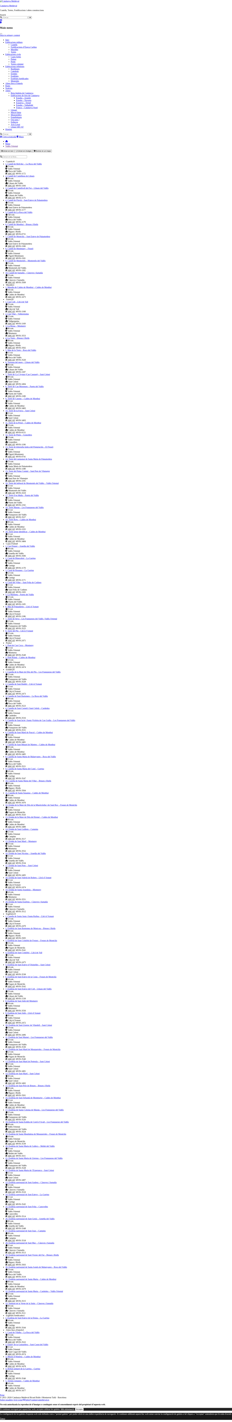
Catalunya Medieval (8, 6)
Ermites (14, 74)
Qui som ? (15, 120)
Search (3, 15)
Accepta (79, 1409)
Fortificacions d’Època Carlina (24, 47)
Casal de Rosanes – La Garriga (19, 570)
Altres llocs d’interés (14, 83)
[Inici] (6, 141)
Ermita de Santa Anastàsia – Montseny (23, 890)
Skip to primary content (10, 35)
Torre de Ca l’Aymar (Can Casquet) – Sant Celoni (27, 374)
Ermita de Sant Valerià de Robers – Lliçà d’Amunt (28, 877)
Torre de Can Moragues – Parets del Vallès (24, 386)
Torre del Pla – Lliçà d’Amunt (19, 631)
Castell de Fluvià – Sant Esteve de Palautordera (26, 200)
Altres (7, 91)
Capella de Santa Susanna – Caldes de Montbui (27, 793)
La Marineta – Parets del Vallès (19, 594)
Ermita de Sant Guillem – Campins (21, 829)
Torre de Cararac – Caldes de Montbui (22, 398)
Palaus (13, 59)
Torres (13, 52)
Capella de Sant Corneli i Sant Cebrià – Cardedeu (27, 708)
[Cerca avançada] (1, 20)
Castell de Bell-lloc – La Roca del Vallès (23, 164)
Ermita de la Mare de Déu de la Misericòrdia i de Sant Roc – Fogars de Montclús (41, 805)
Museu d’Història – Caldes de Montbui (23, 1356)
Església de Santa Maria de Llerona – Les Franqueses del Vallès (34, 1158)
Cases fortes (16, 57)
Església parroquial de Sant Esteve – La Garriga (27, 1194)
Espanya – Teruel (23, 103)
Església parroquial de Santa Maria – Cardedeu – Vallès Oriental (34, 1291)
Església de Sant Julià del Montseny (21, 1001)
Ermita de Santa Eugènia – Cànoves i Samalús (26, 902)
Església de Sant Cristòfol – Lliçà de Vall (23, 952)
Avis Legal (15, 124)
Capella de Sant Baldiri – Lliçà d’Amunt (23, 684)
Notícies (8, 88)
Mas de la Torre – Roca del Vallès (20, 350)
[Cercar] (30, 17)
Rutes (7, 86)
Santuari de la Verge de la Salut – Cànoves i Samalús (29, 1303)
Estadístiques (16, 117)
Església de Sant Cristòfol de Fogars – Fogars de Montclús (31, 940)
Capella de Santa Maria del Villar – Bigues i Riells (28, 781)
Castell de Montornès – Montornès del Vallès (25, 261)
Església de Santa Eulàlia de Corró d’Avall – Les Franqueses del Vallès (37, 1122)
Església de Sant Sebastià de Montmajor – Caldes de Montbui (33, 1098)
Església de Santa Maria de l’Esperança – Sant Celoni (29, 1170)
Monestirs (15, 81)
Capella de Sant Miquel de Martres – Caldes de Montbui (30, 744)
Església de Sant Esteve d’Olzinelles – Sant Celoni (27, 965)
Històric (8, 129)
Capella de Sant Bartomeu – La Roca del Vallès (26, 696)
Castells (14, 45)
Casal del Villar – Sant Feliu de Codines (23, 582)
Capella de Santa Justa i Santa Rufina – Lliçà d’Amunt (29, 916)
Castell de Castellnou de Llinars (19, 176)
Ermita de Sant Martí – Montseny (21, 841)
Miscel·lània (16, 112)
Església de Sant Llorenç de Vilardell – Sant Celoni (28, 1025)
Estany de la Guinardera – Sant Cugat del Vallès (26, 1344)
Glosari (14, 110)
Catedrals (15, 71)
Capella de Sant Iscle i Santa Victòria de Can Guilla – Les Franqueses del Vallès (40, 720)
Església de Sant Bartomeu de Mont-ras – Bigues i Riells (30, 928)
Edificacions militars (14, 42)
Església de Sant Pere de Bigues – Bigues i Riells (27, 1086)
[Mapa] (1, 22)
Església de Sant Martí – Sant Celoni (22, 1073)
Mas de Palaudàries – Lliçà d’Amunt (22, 606)
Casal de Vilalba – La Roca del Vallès (22, 1332)
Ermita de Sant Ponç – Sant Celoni (21, 865)
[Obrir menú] (1, 33)
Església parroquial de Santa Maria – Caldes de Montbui (30, 1279)
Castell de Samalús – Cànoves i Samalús (24, 273)
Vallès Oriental (11, 146)
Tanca (2, 1418)
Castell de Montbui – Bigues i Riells (21, 224)
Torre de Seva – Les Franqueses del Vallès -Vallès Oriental (31, 619)
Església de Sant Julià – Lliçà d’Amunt (22, 1013)
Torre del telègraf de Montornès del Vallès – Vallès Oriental (32, 483)
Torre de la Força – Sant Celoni (20, 411)
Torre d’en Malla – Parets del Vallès (22, 495)
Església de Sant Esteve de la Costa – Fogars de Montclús (30, 977)
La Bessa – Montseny (15, 326)
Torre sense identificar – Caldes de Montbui (25, 531)
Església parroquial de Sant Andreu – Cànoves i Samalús (31, 1182)
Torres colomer (17, 64)
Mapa (7, 144)
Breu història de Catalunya (22, 93)
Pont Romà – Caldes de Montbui (20, 657)
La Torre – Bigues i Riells (17, 338)
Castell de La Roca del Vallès (18, 212)
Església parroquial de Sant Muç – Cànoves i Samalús (29, 1243)
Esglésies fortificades (19, 78)
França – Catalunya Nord (27, 107)
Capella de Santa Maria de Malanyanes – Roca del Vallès (30, 756)
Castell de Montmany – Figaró (19, 248)
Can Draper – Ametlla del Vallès (20, 546)
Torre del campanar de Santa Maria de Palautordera (28, 459)
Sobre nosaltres (6, 1400)
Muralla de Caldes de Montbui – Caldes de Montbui (28, 287)
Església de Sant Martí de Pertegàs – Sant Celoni (27, 1061)
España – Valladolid (24, 105)
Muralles (14, 49)
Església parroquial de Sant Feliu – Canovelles (26, 1206)
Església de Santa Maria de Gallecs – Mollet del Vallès (30, 1146)
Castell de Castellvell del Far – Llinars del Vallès (26, 188)
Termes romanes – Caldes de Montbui (22, 1381)
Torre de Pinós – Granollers (18, 435)
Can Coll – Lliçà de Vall (16, 302)
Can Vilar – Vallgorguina (17, 314)
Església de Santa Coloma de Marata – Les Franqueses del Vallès (34, 1110)
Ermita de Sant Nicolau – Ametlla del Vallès (25, 853)
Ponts (13, 61)
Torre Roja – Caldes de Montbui (20, 519)
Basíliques (15, 69)
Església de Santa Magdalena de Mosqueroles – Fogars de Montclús (35, 1134)
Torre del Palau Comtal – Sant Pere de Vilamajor (27, 471)
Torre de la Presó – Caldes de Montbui (23, 423)
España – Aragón (23, 98)
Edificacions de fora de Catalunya (25, 95)
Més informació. (68, 1409)
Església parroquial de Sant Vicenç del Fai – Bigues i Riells (32, 1255)
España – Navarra (23, 100)
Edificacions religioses (14, 66)
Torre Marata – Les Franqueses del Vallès (24, 507)
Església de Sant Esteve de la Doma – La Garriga (27, 1318)
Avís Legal (18, 1400)
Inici (7, 40)
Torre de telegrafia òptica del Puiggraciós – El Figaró (29, 447)
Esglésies (15, 76)
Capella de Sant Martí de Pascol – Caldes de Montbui (29, 732)
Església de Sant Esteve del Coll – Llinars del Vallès (28, 989)
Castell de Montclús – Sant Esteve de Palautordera (27, 236)
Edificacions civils (13, 54)
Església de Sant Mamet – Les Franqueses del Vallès (29, 1037)
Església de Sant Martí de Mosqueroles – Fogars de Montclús (32, 1049)
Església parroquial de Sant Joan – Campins (25, 1231)
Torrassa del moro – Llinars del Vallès (22, 362)
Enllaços (14, 122)
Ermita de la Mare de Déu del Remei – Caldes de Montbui (31, 817)
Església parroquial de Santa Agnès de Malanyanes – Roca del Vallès (36, 1267)
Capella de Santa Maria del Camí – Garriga (24, 769)
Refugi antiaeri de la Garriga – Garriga (22, 1369)
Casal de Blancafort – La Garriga (20, 558)
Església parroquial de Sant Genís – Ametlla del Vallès (30, 1219)
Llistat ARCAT (17, 127)
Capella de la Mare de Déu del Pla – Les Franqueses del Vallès (33, 672)
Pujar (2, 1395)
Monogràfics (16, 115)
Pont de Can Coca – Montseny (19, 645)
